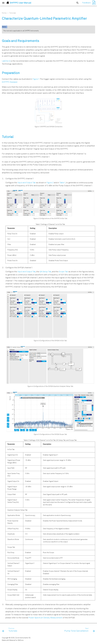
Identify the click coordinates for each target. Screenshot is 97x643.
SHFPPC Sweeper (9, 82)
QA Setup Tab (45, 272)
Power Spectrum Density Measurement (45, 618)
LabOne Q (6, 61)
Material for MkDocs (16, 640)
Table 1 (62, 183)
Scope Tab (63, 272)
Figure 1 (36, 79)
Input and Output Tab (27, 183)
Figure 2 (49, 183)
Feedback (86, 3)
